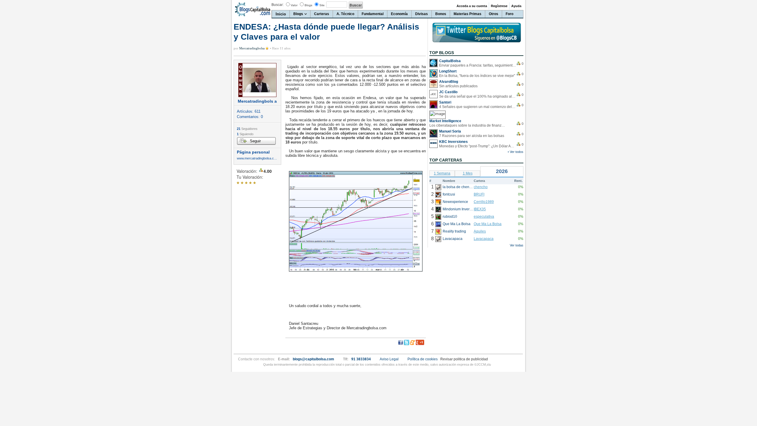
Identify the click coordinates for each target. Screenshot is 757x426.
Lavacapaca (484, 239)
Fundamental (373, 14)
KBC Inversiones (453, 142)
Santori (445, 102)
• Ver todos (515, 152)
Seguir (255, 141)
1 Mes (468, 173)
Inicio (281, 14)
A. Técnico (345, 14)
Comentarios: (250, 116)
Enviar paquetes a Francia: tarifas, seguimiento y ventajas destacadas (477, 65)
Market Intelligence (445, 121)
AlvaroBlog (448, 82)
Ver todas (516, 245)
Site (322, 5)
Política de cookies (422, 359)
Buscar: (277, 5)
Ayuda (516, 6)
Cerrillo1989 (484, 202)
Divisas (421, 14)
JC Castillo (448, 92)
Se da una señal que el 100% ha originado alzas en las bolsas (477, 96)
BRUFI (479, 194)
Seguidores (247, 128)
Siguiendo (245, 134)
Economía (399, 14)
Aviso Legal (389, 359)
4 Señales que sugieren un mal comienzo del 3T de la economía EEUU (477, 107)
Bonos (440, 14)
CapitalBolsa (450, 61)
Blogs (308, 5)
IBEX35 (480, 209)
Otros (493, 14)
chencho (481, 187)
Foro (509, 14)
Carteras (321, 14)
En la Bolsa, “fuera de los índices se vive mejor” (477, 76)
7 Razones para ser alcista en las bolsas (471, 136)
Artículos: (249, 111)
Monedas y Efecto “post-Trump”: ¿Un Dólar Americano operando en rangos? (477, 146)
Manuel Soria (450, 131)
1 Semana (442, 173)
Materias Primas (467, 14)
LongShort (448, 71)
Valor (294, 5)
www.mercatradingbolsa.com (257, 158)
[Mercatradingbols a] (257, 80)
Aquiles (480, 231)
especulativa (484, 216)
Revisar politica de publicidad (464, 359)
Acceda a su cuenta (472, 6)
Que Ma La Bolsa (488, 224)
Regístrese (499, 6)
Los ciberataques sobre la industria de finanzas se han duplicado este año (467, 125)
